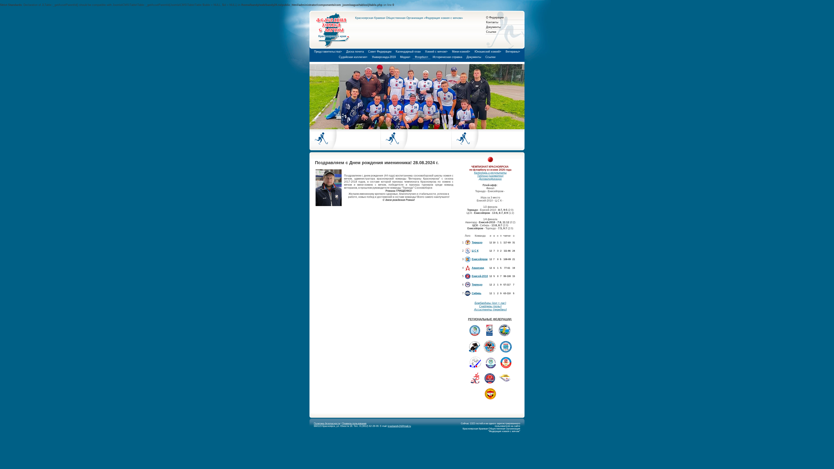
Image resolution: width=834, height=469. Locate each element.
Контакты (492, 22)
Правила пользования (354, 423)
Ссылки (491, 31)
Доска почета (355, 51)
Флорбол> (421, 57)
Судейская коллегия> (353, 57)
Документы (493, 27)
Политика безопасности (327, 423)
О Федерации (495, 17)
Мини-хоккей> (461, 51)
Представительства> (328, 51)
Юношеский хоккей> (488, 51)
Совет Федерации (379, 51)
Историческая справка (447, 57)
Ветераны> (513, 51)
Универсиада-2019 (384, 57)
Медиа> (405, 57)
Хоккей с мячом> (436, 51)
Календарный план (408, 51)
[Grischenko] (329, 205)
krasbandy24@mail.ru (399, 426)
